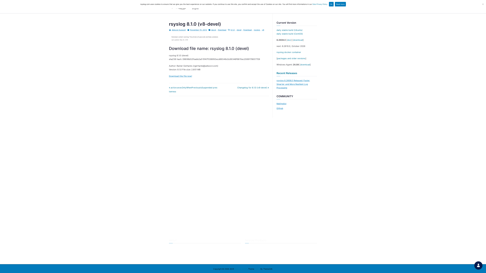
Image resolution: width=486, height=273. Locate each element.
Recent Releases (287, 73)
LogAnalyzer (250, 247)
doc (289, 40)
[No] (483, 4)
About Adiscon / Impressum (180, 247)
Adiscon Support (179, 30)
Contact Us (173, 251)
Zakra (257, 269)
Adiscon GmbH (241, 269)
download (298, 40)
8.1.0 (233, 30)
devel (213, 30)
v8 (263, 30)
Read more (340, 4)
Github (280, 108)
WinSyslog (249, 251)
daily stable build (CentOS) (290, 33)
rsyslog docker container (289, 52)
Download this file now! (180, 76)
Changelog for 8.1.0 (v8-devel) (252, 87)
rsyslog (257, 30)
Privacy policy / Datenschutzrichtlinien (185, 255)
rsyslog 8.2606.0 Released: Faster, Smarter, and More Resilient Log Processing (293, 84)
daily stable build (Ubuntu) (289, 30)
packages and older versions (291, 58)
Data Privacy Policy (319, 4)
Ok (331, 4)
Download (222, 30)
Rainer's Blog (174, 259)
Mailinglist (281, 103)
